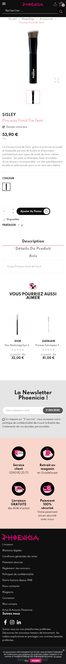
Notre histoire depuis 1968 (17, 580)
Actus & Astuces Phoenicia (17, 610)
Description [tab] (33, 241)
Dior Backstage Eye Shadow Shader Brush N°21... (18, 345)
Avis (33, 256)
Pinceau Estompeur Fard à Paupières (48, 345)
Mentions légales (12, 550)
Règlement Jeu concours (16, 568)
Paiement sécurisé (12, 562)
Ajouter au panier (31, 211)
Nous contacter (11, 586)
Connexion (8, 598)
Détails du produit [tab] (33, 249)
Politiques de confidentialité (17, 574)
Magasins (7, 592)
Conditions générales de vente (19, 556)
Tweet (22, 225)
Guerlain (48, 341)
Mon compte (9, 604)
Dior (17, 341)
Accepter (36, 661)
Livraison (7, 544)
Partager (18, 225)
